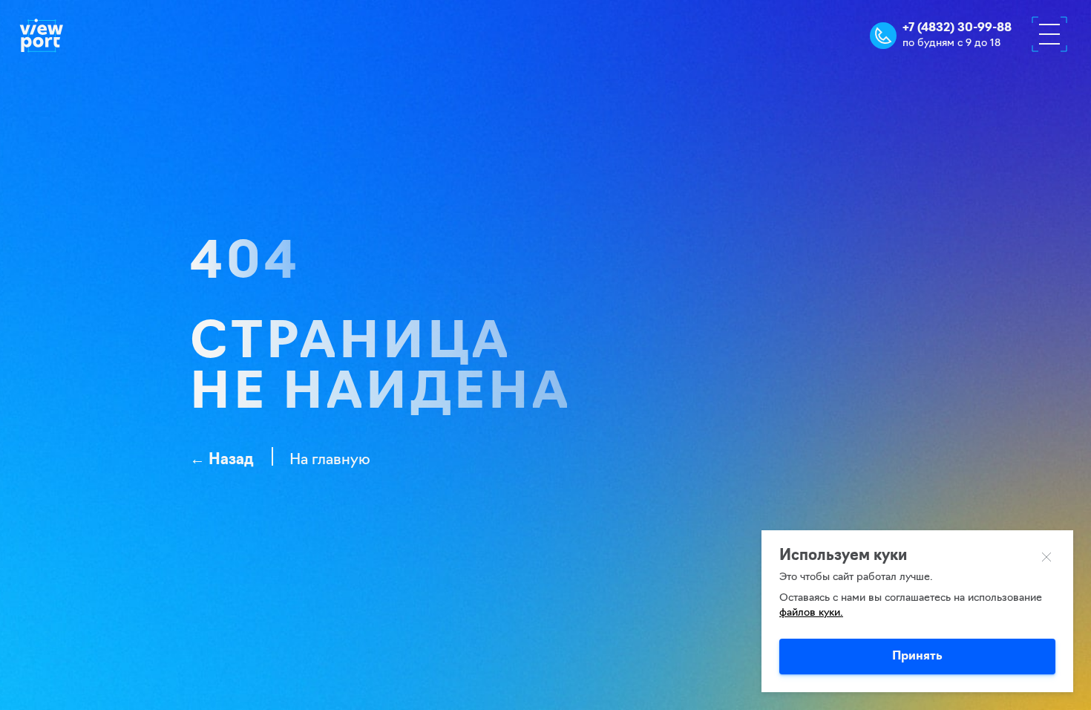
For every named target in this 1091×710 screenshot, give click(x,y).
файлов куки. (811, 613)
